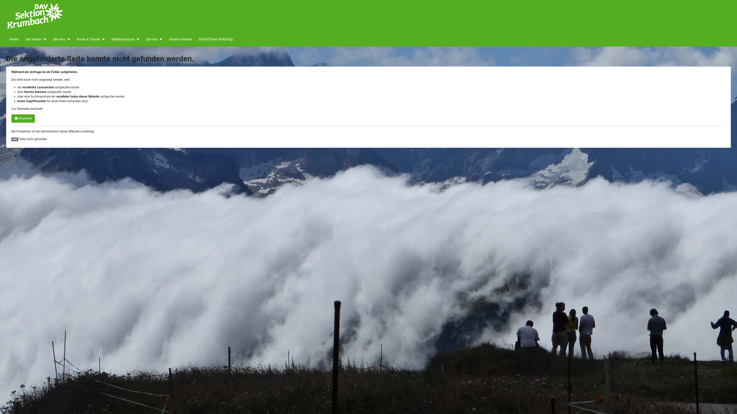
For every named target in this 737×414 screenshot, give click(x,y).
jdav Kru (59, 39)
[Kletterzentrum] (137, 39)
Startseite (25, 118)
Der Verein (34, 39)
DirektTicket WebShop (216, 39)
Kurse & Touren (88, 39)
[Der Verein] (44, 39)
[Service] (160, 39)
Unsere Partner (180, 39)
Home (14, 39)
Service (152, 39)
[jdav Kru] (67, 39)
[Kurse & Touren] (102, 39)
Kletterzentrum (123, 39)
